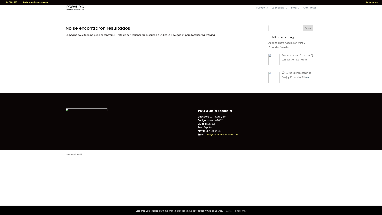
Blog (293, 8)
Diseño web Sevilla (74, 154)
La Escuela (278, 8)
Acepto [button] (229, 211)
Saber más (241, 210)
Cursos (260, 8)
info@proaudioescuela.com (222, 134)
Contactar (309, 8)
